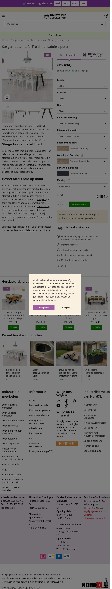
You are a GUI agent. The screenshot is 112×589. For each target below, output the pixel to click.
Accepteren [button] (44, 307)
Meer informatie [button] (48, 300)
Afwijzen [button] (66, 307)
